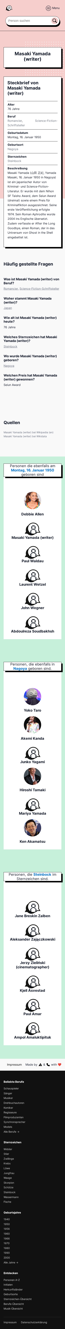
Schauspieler (11, 1088)
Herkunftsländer (13, 1289)
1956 (7, 1228)
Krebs (7, 1163)
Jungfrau (9, 1173)
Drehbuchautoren (14, 1102)
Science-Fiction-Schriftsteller (39, 288)
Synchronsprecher (14, 1121)
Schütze (8, 1187)
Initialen (8, 1284)
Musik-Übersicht (13, 1308)
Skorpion (9, 1182)
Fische (7, 1201)
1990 (7, 1252)
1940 (7, 1219)
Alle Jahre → (11, 1262)
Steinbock (14, 161)
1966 (7, 1238)
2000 (7, 1257)
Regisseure (10, 1112)
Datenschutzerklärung (34, 1322)
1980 (7, 1248)
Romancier (15, 121)
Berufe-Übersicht (14, 1303)
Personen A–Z (12, 1279)
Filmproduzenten (13, 1117)
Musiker (8, 1097)
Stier (6, 1153)
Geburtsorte (11, 1294)
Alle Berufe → (11, 1131)
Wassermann (11, 1197)
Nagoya (9, 366)
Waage (8, 1177)
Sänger (8, 1093)
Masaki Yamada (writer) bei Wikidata (25, 436)
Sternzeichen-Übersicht (18, 1299)
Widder (8, 1149)
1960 (7, 1233)
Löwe (7, 1168)
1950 (7, 1224)
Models (8, 1126)
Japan (8, 308)
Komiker (8, 1107)
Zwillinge (9, 1158)
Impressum (14, 1064)
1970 (7, 1243)
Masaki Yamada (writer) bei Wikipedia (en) (28, 432)
